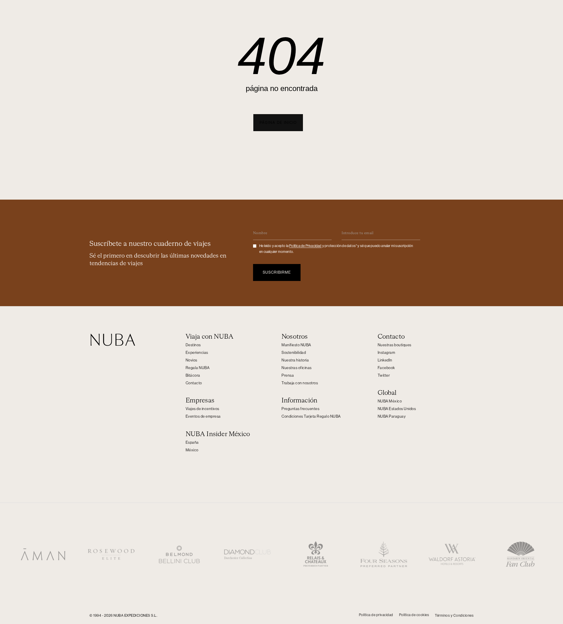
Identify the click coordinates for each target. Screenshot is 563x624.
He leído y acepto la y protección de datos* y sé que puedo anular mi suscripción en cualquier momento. (336, 248)
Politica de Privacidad (305, 246)
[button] (278, 122)
